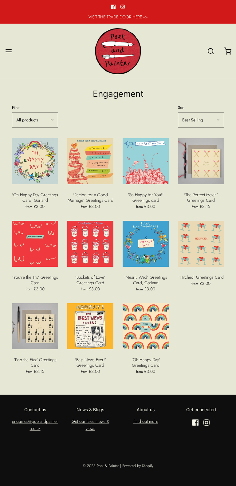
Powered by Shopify (137, 466)
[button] (35, 120)
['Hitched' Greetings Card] (201, 244)
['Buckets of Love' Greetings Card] (90, 244)
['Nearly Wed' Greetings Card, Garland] (146, 244)
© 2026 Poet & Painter (101, 466)
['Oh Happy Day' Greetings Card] (146, 326)
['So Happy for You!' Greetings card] (146, 161)
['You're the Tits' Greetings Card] (35, 244)
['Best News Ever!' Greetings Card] (90, 326)
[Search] (210, 51)
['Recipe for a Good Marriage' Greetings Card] (90, 161)
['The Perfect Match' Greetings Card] (201, 161)
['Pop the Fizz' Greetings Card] (35, 326)
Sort (181, 107)
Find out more (145, 421)
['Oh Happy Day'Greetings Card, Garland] (35, 161)
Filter (16, 107)
